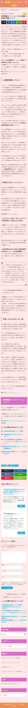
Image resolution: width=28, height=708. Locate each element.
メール (3, 571)
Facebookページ (6, 667)
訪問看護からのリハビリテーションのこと (14, 71)
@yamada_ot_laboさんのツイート (10, 683)
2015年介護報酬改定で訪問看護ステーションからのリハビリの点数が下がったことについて (15, 441)
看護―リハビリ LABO (14, 3)
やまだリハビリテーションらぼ (10, 662)
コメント (4, 550)
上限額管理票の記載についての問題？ (13, 431)
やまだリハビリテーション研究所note (12, 671)
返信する (21, 506)
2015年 (4, 465)
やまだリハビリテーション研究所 (11, 658)
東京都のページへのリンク (9, 392)
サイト (3, 577)
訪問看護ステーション (13, 465)
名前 (3, 565)
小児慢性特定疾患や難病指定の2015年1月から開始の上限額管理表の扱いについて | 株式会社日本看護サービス (14, 491)
